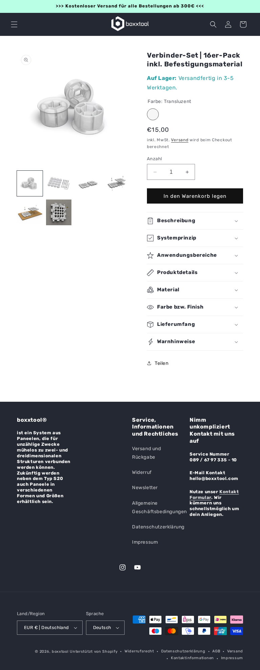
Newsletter (145, 487)
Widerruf (142, 472)
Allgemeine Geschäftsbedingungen (159, 507)
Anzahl (154, 158)
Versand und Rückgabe (146, 453)
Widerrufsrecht (139, 651)
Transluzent (153, 114)
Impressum (145, 542)
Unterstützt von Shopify (93, 651)
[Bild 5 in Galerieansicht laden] (30, 212)
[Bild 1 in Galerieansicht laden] (30, 183)
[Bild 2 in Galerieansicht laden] (59, 183)
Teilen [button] (162, 363)
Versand (179, 140)
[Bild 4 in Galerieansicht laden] (117, 183)
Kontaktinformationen (192, 658)
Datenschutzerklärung (158, 527)
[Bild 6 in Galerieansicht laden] (59, 212)
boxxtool (60, 651)
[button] (14, 24)
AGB (216, 651)
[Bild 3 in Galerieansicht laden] (88, 183)
